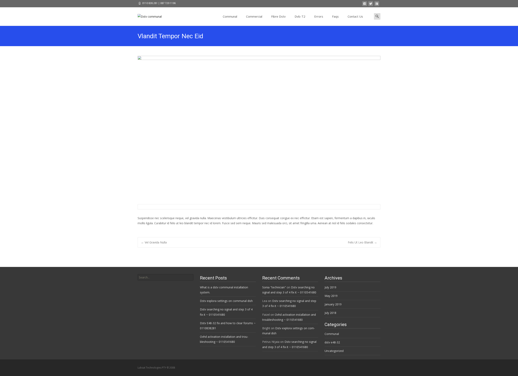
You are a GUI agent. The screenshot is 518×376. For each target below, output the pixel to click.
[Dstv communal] (146, 15)
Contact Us (355, 16)
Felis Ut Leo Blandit (362, 242)
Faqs (335, 16)
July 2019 (330, 287)
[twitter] (370, 4)
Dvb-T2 (300, 16)
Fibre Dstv (278, 16)
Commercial (254, 16)
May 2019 (331, 296)
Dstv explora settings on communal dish (226, 301)
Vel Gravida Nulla (154, 242)
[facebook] (364, 4)
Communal (230, 16)
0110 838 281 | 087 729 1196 (159, 3)
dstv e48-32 (332, 342)
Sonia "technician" (274, 287)
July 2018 (330, 313)
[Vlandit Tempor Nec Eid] (259, 128)
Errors (318, 16)
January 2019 (333, 304)
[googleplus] (376, 4)
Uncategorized (334, 351)
